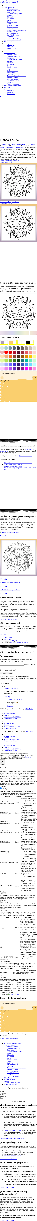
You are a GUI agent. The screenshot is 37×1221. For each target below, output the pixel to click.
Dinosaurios (10, 17)
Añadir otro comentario (25, 456)
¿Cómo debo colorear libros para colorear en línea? (18, 463)
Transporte (10, 36)
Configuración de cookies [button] (7, 758)
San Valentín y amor (13, 35)
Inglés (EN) (10, 46)
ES (4, 43)
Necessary (5, 788)
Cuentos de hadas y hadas (14, 13)
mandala (12, 641)
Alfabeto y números (12, 9)
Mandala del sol (30, 144)
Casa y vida (10, 12)
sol (16, 641)
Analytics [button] (2, 909)
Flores (9, 20)
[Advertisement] (18, 117)
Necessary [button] (3, 786)
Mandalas (10, 28)
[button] (18, 1091)
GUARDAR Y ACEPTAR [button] (8, 992)
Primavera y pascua (12, 33)
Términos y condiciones (10, 718)
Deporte (9, 15)
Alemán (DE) (11, 45)
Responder (7, 696)
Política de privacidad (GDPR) (12, 717)
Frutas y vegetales (12, 22)
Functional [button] (3, 892)
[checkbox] (9, 383)
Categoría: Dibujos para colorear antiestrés (13, 144)
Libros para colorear (9, 7)
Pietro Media (29, 709)
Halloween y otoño (12, 25)
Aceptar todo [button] (18, 758)
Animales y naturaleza (13, 10)
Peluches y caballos (12, 32)
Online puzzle (7, 41)
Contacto (6, 715)
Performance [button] (3, 900)
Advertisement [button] (4, 960)
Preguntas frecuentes (9, 713)
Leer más (28, 757)
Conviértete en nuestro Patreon (12, 1130)
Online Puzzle (8, 1078)
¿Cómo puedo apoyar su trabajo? (13, 466)
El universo (10, 18)
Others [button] (2, 975)
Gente (9, 23)
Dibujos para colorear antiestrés (12, 40)
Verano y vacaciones (13, 38)
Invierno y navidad (12, 27)
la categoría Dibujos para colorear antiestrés (16, 146)
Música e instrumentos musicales (16, 30)
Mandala (3, 536)
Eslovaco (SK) (11, 48)
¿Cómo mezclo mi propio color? (13, 464)
